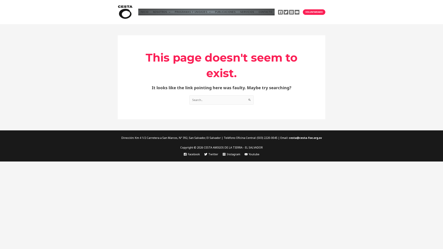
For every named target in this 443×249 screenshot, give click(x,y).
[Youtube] (297, 12)
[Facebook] (280, 12)
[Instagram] (291, 12)
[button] (168, 12)
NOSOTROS (160, 12)
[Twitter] (286, 12)
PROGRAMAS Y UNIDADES (191, 12)
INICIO (144, 12)
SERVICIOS (247, 12)
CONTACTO (265, 12)
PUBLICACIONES (225, 12)
